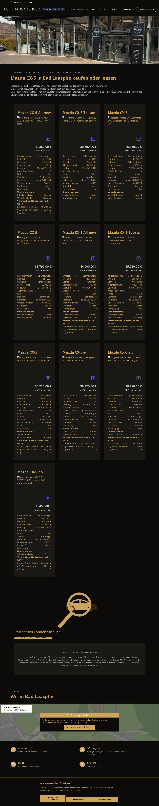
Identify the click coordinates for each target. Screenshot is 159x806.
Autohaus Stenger (22, 9)
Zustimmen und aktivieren (79, 727)
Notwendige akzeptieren (53, 798)
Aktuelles (115, 9)
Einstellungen (78, 799)
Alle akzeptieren (105, 799)
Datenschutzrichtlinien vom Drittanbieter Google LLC (63, 722)
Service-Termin (147, 9)
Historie (91, 9)
